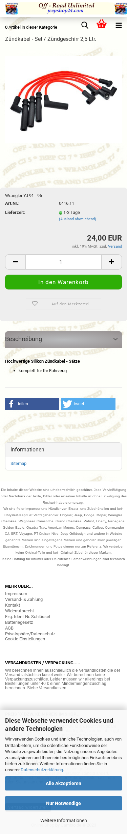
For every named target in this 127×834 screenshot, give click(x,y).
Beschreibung (23, 338)
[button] (32, 404)
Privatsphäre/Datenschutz (30, 634)
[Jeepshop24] (63, 8)
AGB (9, 628)
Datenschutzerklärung (42, 769)
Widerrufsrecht (19, 611)
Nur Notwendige (63, 803)
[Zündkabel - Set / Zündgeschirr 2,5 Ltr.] (63, 99)
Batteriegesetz (19, 622)
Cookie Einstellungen (25, 639)
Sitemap (18, 463)
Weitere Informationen (63, 820)
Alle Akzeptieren (63, 783)
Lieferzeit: (15, 212)
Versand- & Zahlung (24, 599)
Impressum (16, 593)
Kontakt (12, 605)
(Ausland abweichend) (77, 219)
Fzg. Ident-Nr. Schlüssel (27, 616)
